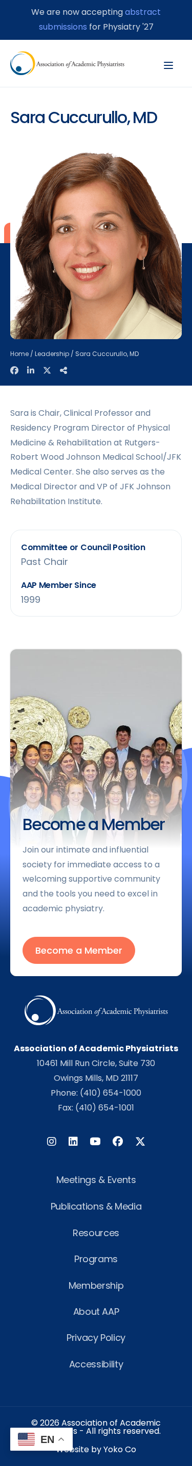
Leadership (52, 353)
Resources (96, 1232)
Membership (96, 1285)
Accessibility (96, 1364)
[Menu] (168, 63)
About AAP (96, 1311)
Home (19, 353)
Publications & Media (96, 1206)
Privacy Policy (96, 1337)
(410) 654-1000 (110, 1093)
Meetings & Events (96, 1179)
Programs (96, 1258)
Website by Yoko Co (96, 1449)
